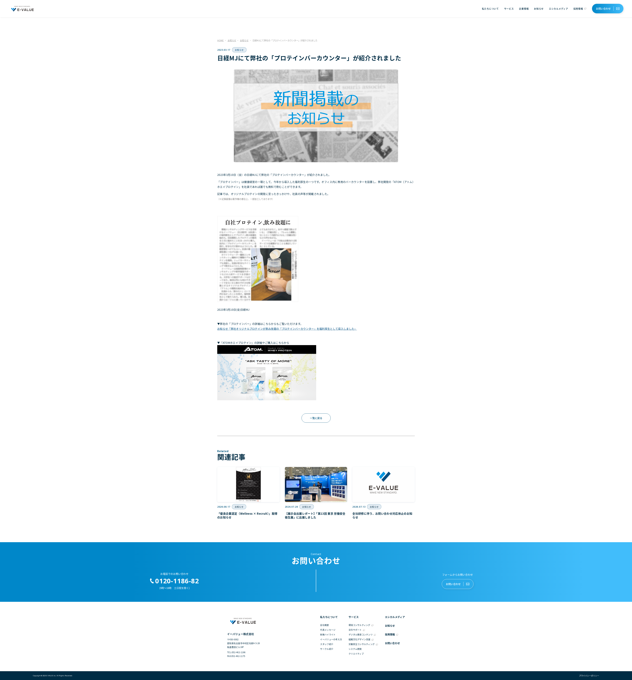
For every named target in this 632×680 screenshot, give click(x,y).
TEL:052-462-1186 (236, 652)
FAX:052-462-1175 (236, 656)
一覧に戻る (316, 418)
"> (588, 675)
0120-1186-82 (177, 581)
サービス (509, 8)
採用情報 (578, 8)
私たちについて (490, 8)
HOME (220, 40)
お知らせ (539, 8)
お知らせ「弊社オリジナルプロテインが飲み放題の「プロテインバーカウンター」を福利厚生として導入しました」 (287, 329)
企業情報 (524, 8)
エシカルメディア (558, 8)
